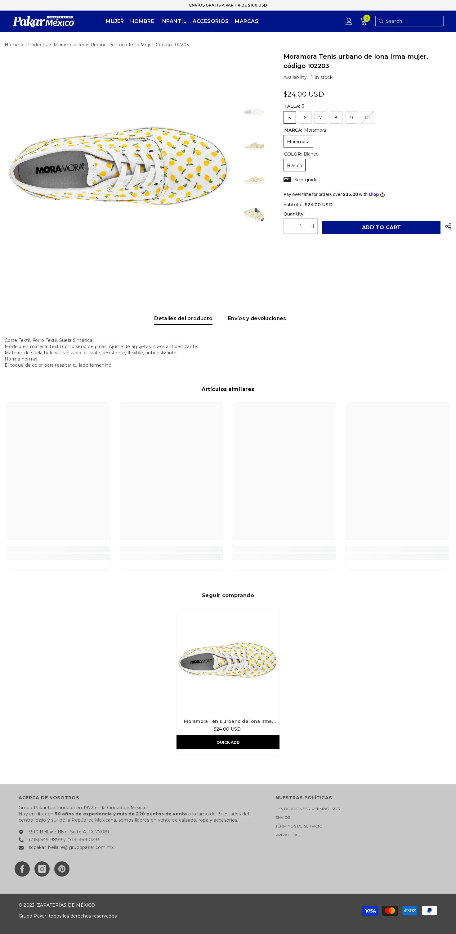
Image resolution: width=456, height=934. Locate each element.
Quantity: (294, 214)
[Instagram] (42, 869)
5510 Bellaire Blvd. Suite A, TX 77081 (69, 832)
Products (36, 45)
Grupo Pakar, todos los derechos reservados (68, 916)
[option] (119, 166)
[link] (58, 549)
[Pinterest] (61, 869)
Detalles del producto (183, 318)
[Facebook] (22, 869)
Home (12, 45)
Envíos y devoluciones (257, 318)
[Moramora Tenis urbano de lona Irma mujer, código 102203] (228, 660)
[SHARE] (445, 226)
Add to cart (381, 227)
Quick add (228, 742)
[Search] (381, 21)
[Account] (349, 21)
